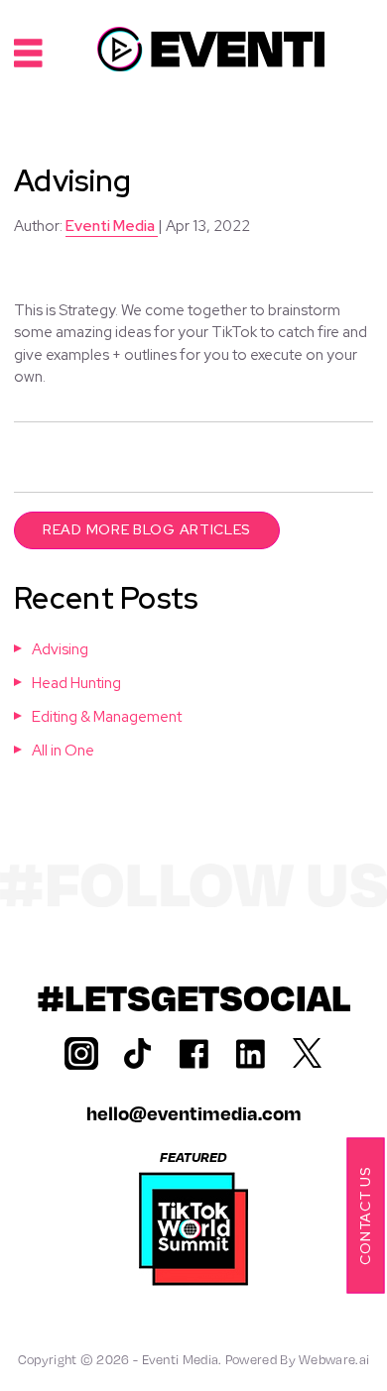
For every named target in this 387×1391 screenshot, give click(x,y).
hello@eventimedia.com (194, 1113)
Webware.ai (334, 1359)
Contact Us (364, 1216)
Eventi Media (180, 1359)
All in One (63, 750)
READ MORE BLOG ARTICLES (147, 529)
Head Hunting (76, 683)
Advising (60, 649)
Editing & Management (107, 717)
